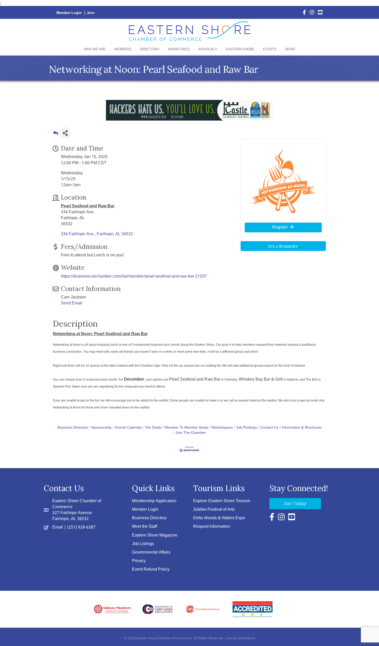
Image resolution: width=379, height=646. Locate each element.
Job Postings (246, 428)
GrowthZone (246, 638)
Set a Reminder (283, 246)
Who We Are (95, 49)
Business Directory (72, 428)
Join (91, 13)
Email (57, 527)
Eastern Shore (240, 49)
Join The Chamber (191, 433)
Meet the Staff (144, 526)
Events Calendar (128, 428)
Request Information (211, 526)
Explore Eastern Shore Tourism (221, 501)
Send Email (71, 303)
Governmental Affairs (151, 552)
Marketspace (222, 428)
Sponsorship (101, 428)
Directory (150, 49)
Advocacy (208, 49)
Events (270, 49)
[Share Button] (65, 133)
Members (122, 49)
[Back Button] (55, 134)
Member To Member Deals (186, 428)
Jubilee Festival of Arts (214, 509)
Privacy (139, 560)
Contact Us (269, 428)
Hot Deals (153, 428)
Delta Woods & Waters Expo (219, 518)
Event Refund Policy (150, 569)
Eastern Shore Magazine (154, 535)
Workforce (179, 49)
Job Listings (143, 543)
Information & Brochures (302, 428)
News (290, 49)
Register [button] (280, 227)
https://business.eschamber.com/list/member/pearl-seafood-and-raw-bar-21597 (134, 276)
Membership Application (154, 501)
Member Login (69, 13)
